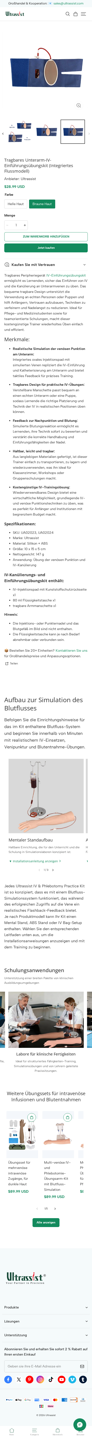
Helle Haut (16, 204)
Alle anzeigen (46, 1222)
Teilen (14, 663)
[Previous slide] (39, 870)
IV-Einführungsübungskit (66, 275)
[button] (67, 14)
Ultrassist (51, 1415)
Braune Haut (42, 204)
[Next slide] (53, 870)
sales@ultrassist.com (68, 3)
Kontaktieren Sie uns (72, 651)
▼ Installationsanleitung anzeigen (33, 861)
